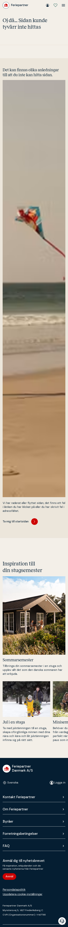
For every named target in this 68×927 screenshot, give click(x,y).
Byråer (8, 821)
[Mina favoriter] (55, 5)
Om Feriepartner (15, 809)
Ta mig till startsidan (16, 521)
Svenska (12, 782)
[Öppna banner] (62, 921)
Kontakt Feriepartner (19, 797)
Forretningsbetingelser (20, 833)
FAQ (6, 846)
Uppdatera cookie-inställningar (22, 894)
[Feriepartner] (15, 5)
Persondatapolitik (14, 889)
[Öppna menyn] (63, 5)
